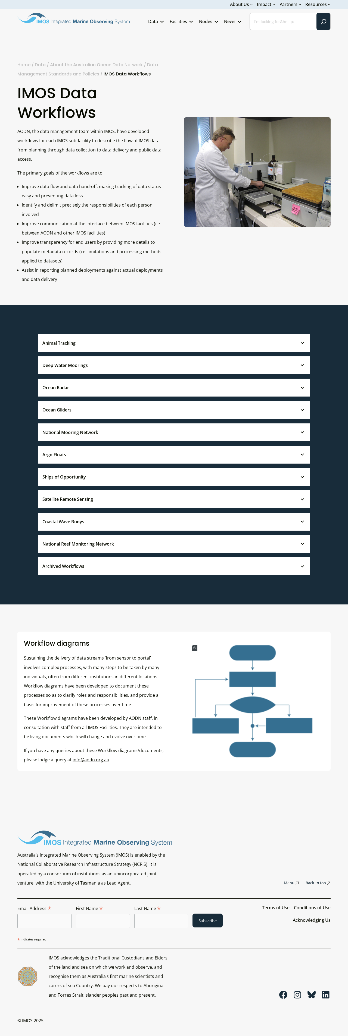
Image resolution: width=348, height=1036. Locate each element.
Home (23, 65)
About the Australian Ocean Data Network (96, 65)
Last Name (147, 908)
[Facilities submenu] (191, 21)
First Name (89, 908)
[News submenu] (239, 21)
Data (40, 65)
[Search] (323, 21)
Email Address (34, 908)
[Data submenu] (162, 21)
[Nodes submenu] (216, 21)
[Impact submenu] (273, 4)
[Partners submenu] (300, 4)
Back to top (316, 882)
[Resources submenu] (329, 4)
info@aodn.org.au (91, 760)
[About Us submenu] (251, 4)
